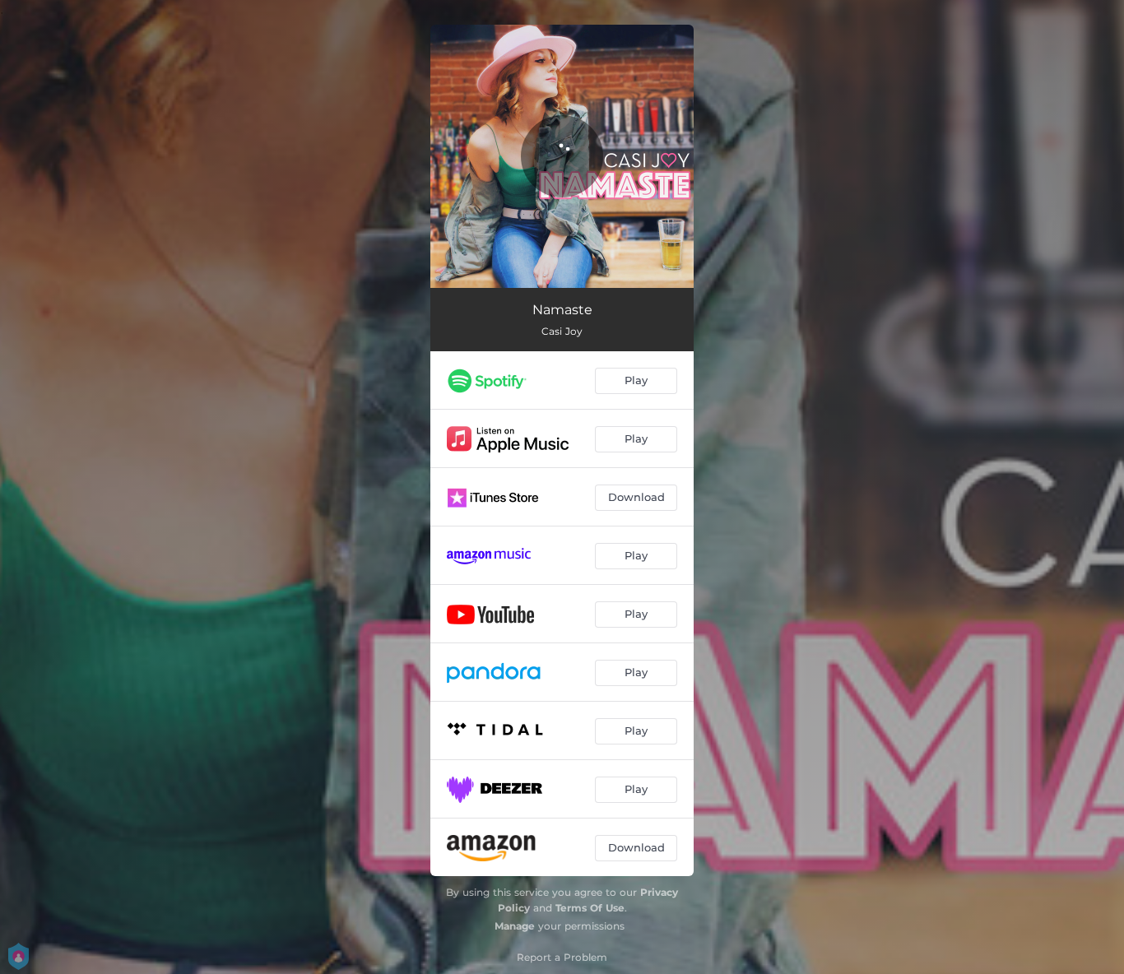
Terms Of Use (590, 908)
